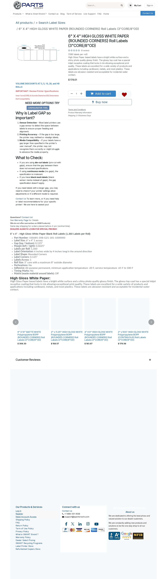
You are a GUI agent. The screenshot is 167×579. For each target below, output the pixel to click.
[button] (124, 94)
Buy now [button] (101, 102)
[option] (83, 322)
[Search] (122, 5)
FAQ (18, 522)
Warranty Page (21, 220)
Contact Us (148, 13)
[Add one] (82, 94)
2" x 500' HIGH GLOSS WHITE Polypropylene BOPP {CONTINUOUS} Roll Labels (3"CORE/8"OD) (133, 336)
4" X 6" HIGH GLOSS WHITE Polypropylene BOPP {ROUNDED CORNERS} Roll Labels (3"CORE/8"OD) (98, 336)
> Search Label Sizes (50, 22)
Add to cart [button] (102, 93)
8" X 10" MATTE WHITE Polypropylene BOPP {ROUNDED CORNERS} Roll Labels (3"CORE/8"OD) (31, 336)
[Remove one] (71, 94)
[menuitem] (18, 13)
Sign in (150, 5)
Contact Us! (27, 217)
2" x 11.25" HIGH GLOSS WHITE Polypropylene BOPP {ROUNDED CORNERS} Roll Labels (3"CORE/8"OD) (67, 336)
